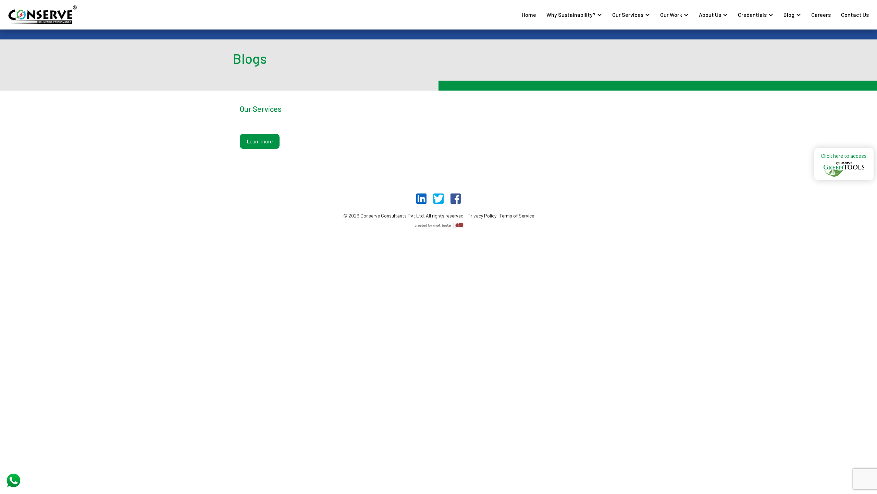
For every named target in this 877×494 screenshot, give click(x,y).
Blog (788, 14)
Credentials (752, 14)
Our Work (671, 14)
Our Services (627, 14)
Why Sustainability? (570, 14)
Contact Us (855, 14)
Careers (821, 14)
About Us (710, 14)
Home (529, 14)
